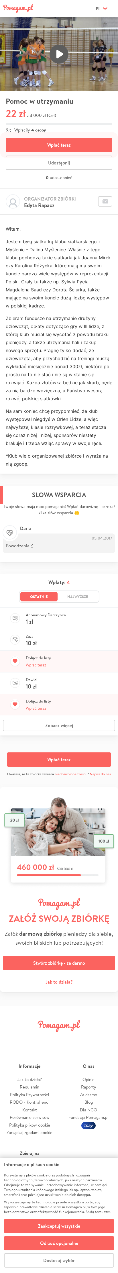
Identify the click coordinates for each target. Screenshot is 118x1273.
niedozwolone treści (70, 774)
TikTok (88, 1038)
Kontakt (29, 1110)
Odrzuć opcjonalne (59, 1243)
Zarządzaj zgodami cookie (29, 1132)
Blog (88, 1102)
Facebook (11, 1038)
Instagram (49, 1038)
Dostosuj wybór (59, 1260)
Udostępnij (59, 163)
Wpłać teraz (59, 145)
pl (98, 8)
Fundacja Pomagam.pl (88, 1117)
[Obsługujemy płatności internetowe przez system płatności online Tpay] (88, 1125)
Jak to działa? (59, 982)
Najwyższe (77, 596)
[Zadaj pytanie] (105, 201)
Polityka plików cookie (29, 1125)
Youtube (107, 1038)
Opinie (88, 1079)
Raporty (88, 1087)
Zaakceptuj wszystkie (59, 1226)
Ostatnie (39, 596)
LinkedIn (68, 1038)
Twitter (30, 1038)
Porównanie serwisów (30, 1117)
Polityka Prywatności (29, 1094)
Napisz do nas (100, 774)
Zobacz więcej (59, 725)
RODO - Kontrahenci (29, 1102)
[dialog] (59, 1215)
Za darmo (88, 1094)
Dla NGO (88, 1110)
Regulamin (29, 1087)
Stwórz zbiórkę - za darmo (59, 963)
